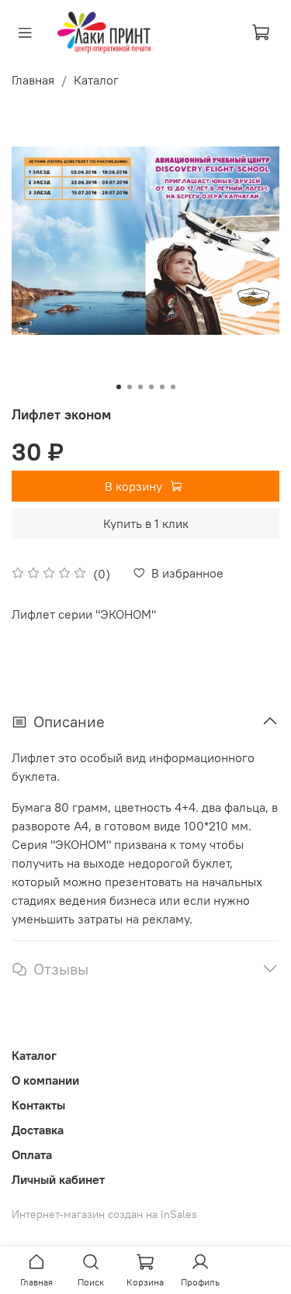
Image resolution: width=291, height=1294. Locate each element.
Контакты (38, 1105)
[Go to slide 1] (118, 387)
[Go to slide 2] (129, 387)
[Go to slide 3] (140, 387)
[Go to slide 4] (151, 387)
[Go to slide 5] (162, 387)
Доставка (38, 1129)
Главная (33, 80)
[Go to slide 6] (173, 387)
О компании (45, 1080)
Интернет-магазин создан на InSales (104, 1214)
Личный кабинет (58, 1179)
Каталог (96, 80)
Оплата (32, 1154)
